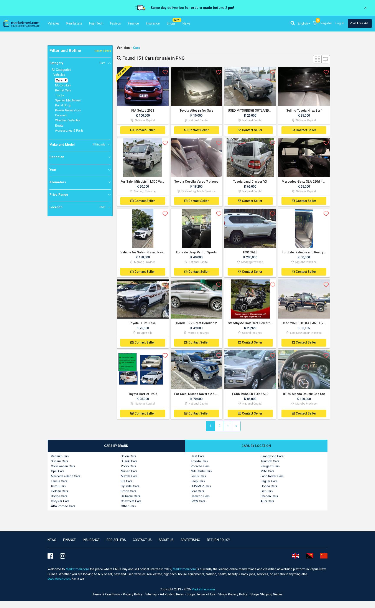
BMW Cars (198, 501)
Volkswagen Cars (63, 466)
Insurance (91, 540)
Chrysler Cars (60, 501)
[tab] (116, 446)
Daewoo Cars (200, 496)
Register (326, 23)
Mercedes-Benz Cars (65, 476)
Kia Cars (126, 481)
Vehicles (123, 48)
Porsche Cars (200, 466)
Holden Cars (59, 491)
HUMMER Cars (201, 486)
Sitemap (151, 594)
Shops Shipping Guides (266, 594)
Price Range (58, 195)
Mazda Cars (129, 476)
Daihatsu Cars (130, 496)
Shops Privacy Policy (233, 594)
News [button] (186, 23)
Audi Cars (267, 501)
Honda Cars (269, 486)
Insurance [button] (153, 23)
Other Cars (128, 506)
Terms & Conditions (107, 594)
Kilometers (57, 182)
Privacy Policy (133, 594)
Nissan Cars (129, 471)
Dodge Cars (59, 496)
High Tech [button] (96, 23)
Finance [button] (133, 23)
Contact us (142, 540)
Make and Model (77, 145)
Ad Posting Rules (172, 594)
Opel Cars (57, 471)
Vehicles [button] (53, 23)
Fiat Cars (267, 491)
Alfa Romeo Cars (63, 506)
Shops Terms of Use (201, 594)
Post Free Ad (359, 23)
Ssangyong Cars (272, 456)
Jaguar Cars (269, 481)
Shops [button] (171, 23)
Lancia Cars (59, 481)
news (52, 540)
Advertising (190, 540)
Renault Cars (60, 456)
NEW (176, 20)
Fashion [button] (115, 23)
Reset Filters (103, 51)
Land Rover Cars (272, 476)
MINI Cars (267, 471)
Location (77, 207)
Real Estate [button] (74, 23)
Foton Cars (128, 491)
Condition (56, 157)
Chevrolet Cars (131, 501)
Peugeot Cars (270, 466)
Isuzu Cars (58, 486)
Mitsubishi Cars (201, 471)
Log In (340, 23)
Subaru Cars (59, 461)
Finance (69, 540)
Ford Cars (197, 491)
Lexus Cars (198, 476)
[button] (293, 23)
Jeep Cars (198, 481)
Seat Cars (197, 456)
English (303, 23)
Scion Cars (128, 456)
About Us (166, 540)
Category (77, 63)
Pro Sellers (116, 540)
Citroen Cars (269, 496)
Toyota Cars (199, 461)
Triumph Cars (270, 461)
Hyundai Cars (130, 486)
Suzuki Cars (129, 461)
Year (52, 170)
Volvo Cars (128, 466)
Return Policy (218, 540)
